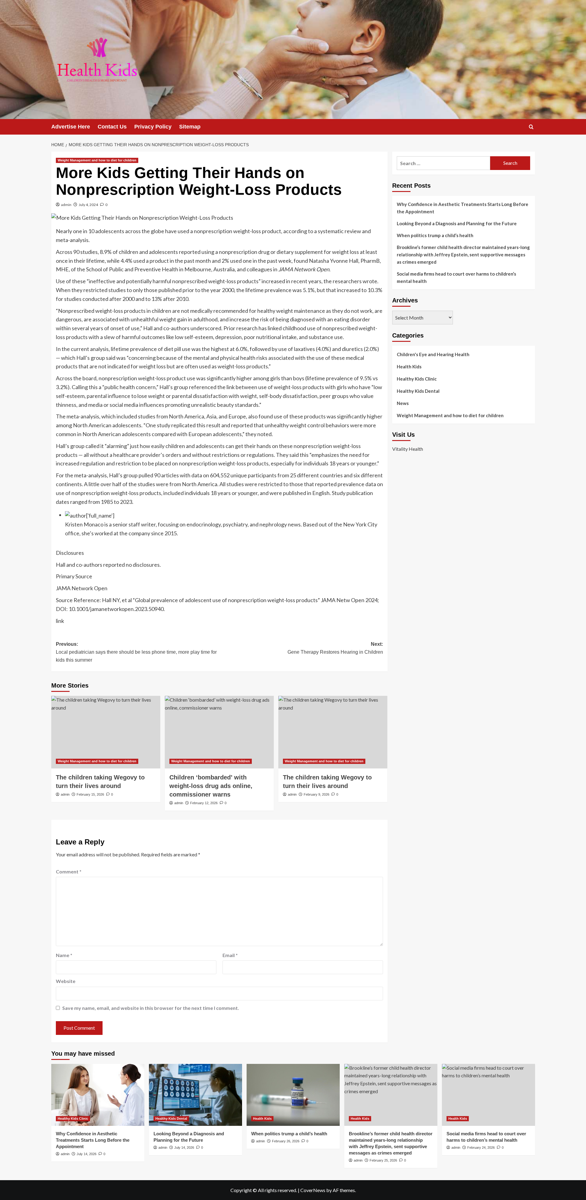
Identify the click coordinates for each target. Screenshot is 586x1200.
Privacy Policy (153, 127)
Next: (335, 648)
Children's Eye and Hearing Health (433, 354)
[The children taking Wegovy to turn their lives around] (105, 732)
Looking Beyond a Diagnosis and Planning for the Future (457, 223)
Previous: (136, 652)
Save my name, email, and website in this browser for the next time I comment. (150, 1008)
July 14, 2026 (86, 1154)
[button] (531, 126)
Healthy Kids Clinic (417, 378)
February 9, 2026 (316, 794)
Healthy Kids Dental (418, 391)
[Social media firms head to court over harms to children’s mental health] (488, 1095)
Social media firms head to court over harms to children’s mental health (456, 277)
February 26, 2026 (285, 1141)
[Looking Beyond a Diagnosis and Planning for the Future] (195, 1095)
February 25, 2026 (383, 1160)
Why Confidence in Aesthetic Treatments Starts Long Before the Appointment (462, 207)
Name (64, 955)
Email (230, 955)
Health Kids (409, 366)
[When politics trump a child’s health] (293, 1095)
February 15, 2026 (90, 794)
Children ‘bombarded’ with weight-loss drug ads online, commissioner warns (210, 786)
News (403, 403)
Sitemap (190, 127)
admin (66, 204)
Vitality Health (407, 449)
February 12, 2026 (204, 803)
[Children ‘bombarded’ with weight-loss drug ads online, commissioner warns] (219, 732)
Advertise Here (70, 127)
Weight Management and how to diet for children (97, 160)
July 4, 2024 (88, 204)
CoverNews (312, 1190)
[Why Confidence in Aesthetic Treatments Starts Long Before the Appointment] (97, 1095)
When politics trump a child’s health (435, 235)
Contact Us (112, 127)
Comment (68, 871)
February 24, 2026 (481, 1147)
